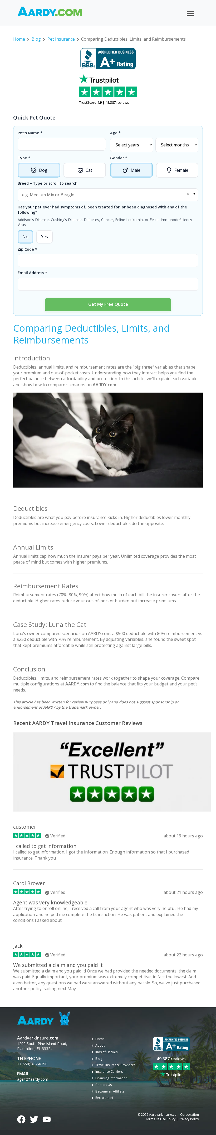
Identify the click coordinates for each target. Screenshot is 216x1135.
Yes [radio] (44, 237)
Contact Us (103, 1085)
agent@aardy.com (32, 1079)
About (100, 1045)
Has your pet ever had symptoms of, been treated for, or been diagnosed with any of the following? (102, 209)
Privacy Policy (189, 1119)
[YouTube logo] (46, 1118)
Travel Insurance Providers (115, 1065)
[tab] (39, 170)
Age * (115, 132)
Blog (36, 39)
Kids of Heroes (106, 1052)
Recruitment (104, 1098)
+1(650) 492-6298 (32, 1063)
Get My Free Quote (108, 304)
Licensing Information (111, 1078)
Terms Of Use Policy (160, 1119)
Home (19, 39)
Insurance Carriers (109, 1072)
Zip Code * (27, 249)
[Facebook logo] (21, 1118)
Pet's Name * (30, 132)
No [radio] (25, 237)
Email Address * (32, 272)
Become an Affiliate (109, 1091)
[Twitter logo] (34, 1118)
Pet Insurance (61, 39)
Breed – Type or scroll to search (47, 183)
